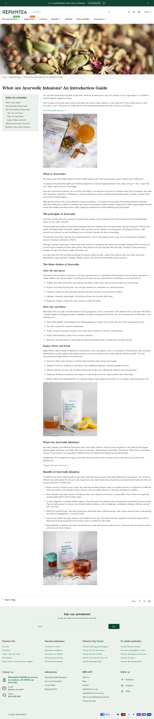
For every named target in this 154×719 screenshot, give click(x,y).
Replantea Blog (15, 77)
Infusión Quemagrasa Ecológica (95, 646)
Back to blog (10, 600)
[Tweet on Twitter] (144, 601)
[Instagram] (123, 685)
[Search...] (109, 12)
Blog (84, 681)
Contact (86, 685)
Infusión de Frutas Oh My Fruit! (95, 657)
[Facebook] (123, 679)
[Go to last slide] (6, 3)
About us (86, 677)
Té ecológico (7, 657)
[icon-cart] (138, 12)
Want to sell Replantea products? (96, 697)
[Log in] (133, 12)
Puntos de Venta (89, 701)
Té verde (5, 646)
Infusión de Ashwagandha (131, 661)
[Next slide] (148, 3)
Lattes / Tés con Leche (11, 654)
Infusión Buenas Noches (130, 646)
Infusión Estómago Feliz (92, 661)
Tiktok (128, 691)
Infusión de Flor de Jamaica (94, 650)
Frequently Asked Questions (56, 677)
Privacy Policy (50, 685)
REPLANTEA (21, 714)
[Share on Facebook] (139, 601)
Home (4, 77)
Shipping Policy (51, 689)
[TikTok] (123, 691)
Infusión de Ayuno (128, 657)
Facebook (129, 679)
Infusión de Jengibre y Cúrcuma (133, 654)
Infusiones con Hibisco (54, 654)
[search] (128, 12)
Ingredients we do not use (93, 693)
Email (40, 626)
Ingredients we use (90, 689)
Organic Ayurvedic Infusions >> (56, 465)
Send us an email (15, 689)
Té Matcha (6, 650)
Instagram (129, 685)
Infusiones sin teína (52, 646)
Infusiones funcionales (54, 661)
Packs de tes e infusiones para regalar (17, 661)
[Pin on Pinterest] (149, 601)
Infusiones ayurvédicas (54, 657)
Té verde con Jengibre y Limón (133, 650)
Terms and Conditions (53, 681)
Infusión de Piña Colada (92, 654)
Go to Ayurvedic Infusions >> (55, 110)
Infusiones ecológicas (53, 650)
